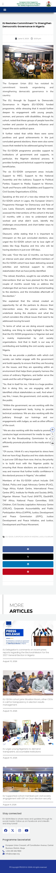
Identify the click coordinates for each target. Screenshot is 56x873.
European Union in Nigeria (26, 537)
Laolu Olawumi (46, 537)
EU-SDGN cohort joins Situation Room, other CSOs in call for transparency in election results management (28, 702)
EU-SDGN (9, 537)
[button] (5, 9)
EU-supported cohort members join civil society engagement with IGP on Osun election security (27, 797)
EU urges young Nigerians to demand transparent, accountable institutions (22, 750)
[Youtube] (52, 443)
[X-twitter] (52, 434)
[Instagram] (52, 439)
